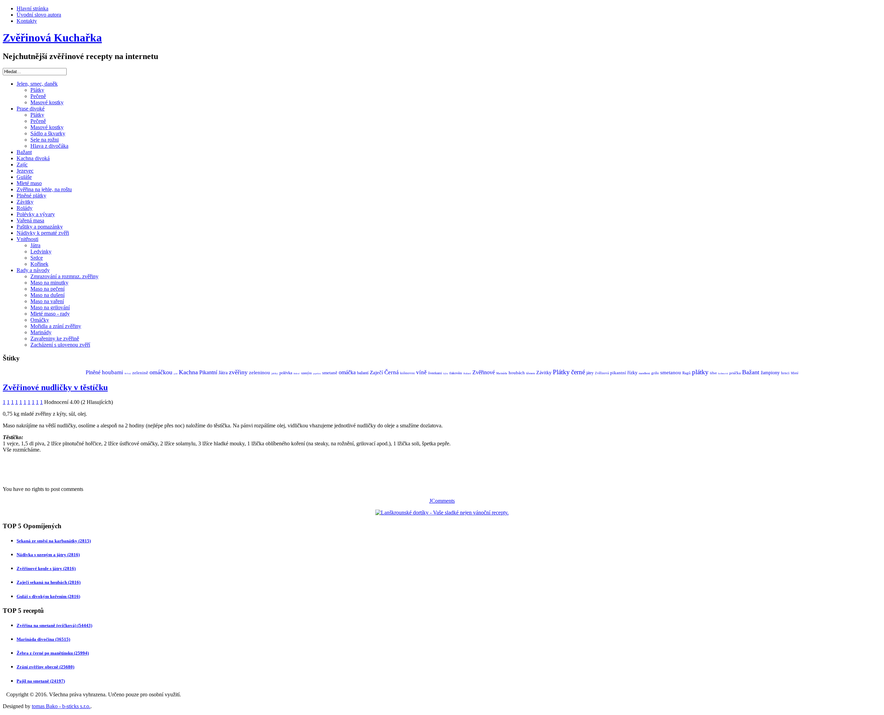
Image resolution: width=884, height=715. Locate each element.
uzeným (306, 373)
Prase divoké (31, 109)
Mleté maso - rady (50, 314)
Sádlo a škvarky (47, 133)
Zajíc (22, 164)
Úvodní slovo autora (39, 15)
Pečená (128, 374)
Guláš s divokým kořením (48, 596)
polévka (285, 372)
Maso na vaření (47, 301)
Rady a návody (33, 270)
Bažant (24, 152)
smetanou (670, 372)
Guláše (24, 177)
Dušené (297, 374)
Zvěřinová (602, 373)
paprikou (317, 374)
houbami (112, 372)
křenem (530, 373)
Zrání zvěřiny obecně (45, 666)
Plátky (37, 90)
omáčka (347, 372)
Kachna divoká (33, 158)
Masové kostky (47, 102)
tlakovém (455, 373)
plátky (700, 372)
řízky (632, 372)
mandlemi (644, 373)
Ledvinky (40, 251)
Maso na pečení (47, 289)
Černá (391, 372)
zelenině (140, 372)
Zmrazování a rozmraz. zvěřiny (64, 276)
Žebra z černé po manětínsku (53, 653)
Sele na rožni (44, 140)
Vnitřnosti (27, 239)
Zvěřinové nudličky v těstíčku (55, 387)
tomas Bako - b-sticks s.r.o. (61, 706)
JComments (442, 501)
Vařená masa (30, 220)
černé (578, 372)
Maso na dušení (47, 295)
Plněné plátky (31, 196)
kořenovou (407, 373)
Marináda (501, 373)
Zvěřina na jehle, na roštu (44, 189)
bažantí (362, 372)
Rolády (24, 208)
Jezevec (25, 171)
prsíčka (735, 373)
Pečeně (38, 96)
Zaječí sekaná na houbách (48, 582)
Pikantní (208, 372)
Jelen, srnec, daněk (37, 84)
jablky (274, 373)
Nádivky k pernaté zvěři (43, 233)
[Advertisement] (83, 468)
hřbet (713, 373)
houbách (517, 372)
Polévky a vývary (36, 214)
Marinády (40, 332)
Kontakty (27, 21)
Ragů (686, 373)
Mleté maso (29, 183)
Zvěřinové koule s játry (46, 568)
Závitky (25, 202)
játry (590, 372)
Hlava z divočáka (49, 146)
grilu (655, 373)
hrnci (785, 373)
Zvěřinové (483, 372)
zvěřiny (238, 372)
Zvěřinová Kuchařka (52, 37)
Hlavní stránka (32, 8)
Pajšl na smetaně (41, 681)
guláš (175, 374)
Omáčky (39, 320)
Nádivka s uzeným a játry (48, 554)
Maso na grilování (50, 307)
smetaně (329, 372)
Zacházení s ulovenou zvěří (60, 345)
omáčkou (161, 372)
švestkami (435, 373)
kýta (445, 373)
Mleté (794, 373)
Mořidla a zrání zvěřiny (55, 326)
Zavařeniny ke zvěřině (54, 338)
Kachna (188, 372)
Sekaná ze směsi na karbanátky (54, 540)
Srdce (36, 258)
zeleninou (259, 372)
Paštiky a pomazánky (40, 227)
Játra (35, 245)
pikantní (618, 372)
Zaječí (376, 372)
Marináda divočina (43, 639)
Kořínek (39, 264)
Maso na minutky (49, 283)
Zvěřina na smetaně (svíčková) (54, 625)
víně (421, 372)
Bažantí (467, 373)
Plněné (93, 372)
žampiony (770, 372)
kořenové (723, 373)
